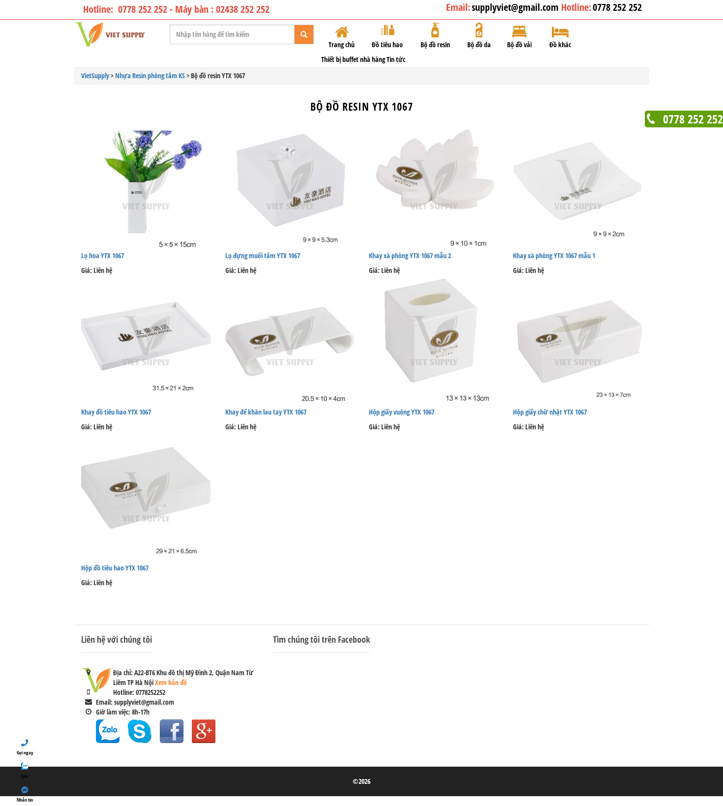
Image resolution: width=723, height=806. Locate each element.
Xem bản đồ (171, 682)
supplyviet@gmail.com (516, 7)
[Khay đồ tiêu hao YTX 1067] (146, 340)
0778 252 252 (617, 7)
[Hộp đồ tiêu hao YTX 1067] (146, 496)
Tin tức (396, 59)
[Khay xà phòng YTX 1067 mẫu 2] (433, 184)
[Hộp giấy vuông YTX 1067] (433, 340)
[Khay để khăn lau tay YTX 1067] (290, 340)
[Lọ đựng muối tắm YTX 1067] (290, 184)
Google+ (203, 731)
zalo (108, 731)
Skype (139, 731)
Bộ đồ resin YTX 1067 (361, 106)
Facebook (171, 731)
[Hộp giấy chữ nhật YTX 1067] (577, 340)
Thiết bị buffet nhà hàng (353, 59)
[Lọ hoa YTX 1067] (146, 184)
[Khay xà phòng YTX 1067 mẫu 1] (577, 184)
